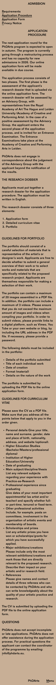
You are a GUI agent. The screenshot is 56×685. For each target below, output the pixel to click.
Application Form (13, 19)
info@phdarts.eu (13, 653)
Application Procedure (17, 15)
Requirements (11, 11)
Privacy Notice (12, 23)
